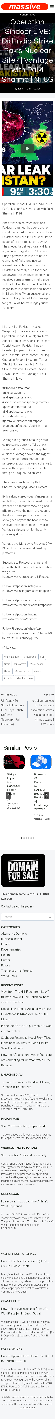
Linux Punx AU (12, 1074)
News (7, 671)
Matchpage (10, 1118)
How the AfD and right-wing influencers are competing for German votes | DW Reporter (26, 1060)
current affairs (12, 656)
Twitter (21, 678)
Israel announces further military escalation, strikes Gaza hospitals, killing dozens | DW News (42, 709)
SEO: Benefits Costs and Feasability (23, 1155)
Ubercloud (10, 1193)
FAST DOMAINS (11, 1348)
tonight (8, 678)
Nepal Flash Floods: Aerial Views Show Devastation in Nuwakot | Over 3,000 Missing (26, 1014)
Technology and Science (17, 970)
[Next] (46, 795)
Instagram (20, 664)
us (31, 678)
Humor (5, 960)
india (7, 664)
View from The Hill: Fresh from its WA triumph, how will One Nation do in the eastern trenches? (25, 997)
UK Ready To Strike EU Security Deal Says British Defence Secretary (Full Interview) (12, 709)
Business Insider (11, 939)
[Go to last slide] (8, 795)
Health (5, 955)
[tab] (21, 838)
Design (5, 944)
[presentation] (14, 762)
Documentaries (11, 949)
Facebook (30, 656)
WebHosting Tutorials (19, 1147)
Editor (21, 88)
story (37, 671)
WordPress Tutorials (18, 1253)
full (42, 656)
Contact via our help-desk (17, 906)
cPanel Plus (10, 1301)
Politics (5, 965)
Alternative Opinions (14, 933)
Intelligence (36, 664)
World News (27, 15)
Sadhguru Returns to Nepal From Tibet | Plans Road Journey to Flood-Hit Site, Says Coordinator (26, 1043)
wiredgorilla (13, 803)
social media (22, 671)
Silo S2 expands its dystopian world (23, 1126)
